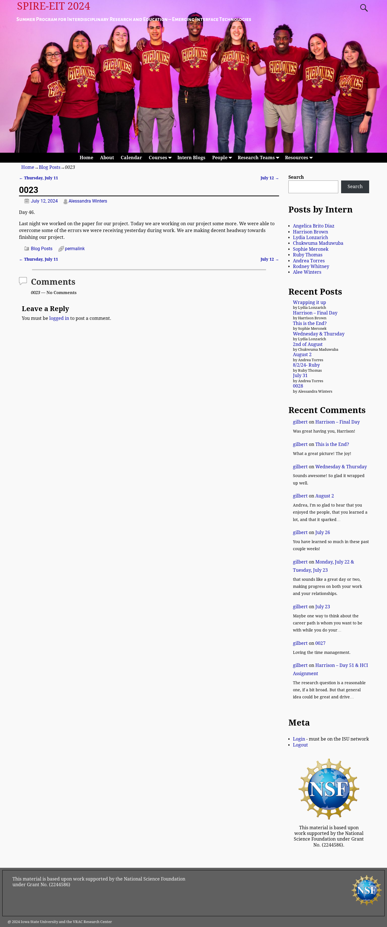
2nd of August (308, 344)
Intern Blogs (191, 157)
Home (86, 157)
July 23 (322, 606)
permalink (75, 248)
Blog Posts (49, 167)
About (107, 157)
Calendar (131, 157)
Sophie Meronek (310, 249)
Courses (158, 157)
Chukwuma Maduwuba (318, 243)
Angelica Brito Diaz (313, 226)
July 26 (322, 532)
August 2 (302, 354)
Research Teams (256, 157)
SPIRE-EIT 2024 (53, 6)
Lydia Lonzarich (310, 237)
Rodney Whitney (311, 266)
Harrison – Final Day (315, 313)
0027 (320, 643)
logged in (59, 318)
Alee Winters (307, 272)
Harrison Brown (310, 232)
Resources (296, 157)
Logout (300, 745)
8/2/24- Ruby (306, 365)
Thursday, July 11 (38, 178)
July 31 (300, 375)
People (219, 157)
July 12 (270, 178)
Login (299, 739)
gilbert (300, 422)
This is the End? (310, 323)
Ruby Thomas (307, 255)
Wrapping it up (309, 302)
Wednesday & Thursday (319, 334)
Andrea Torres (309, 260)
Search (296, 177)
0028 (298, 386)
